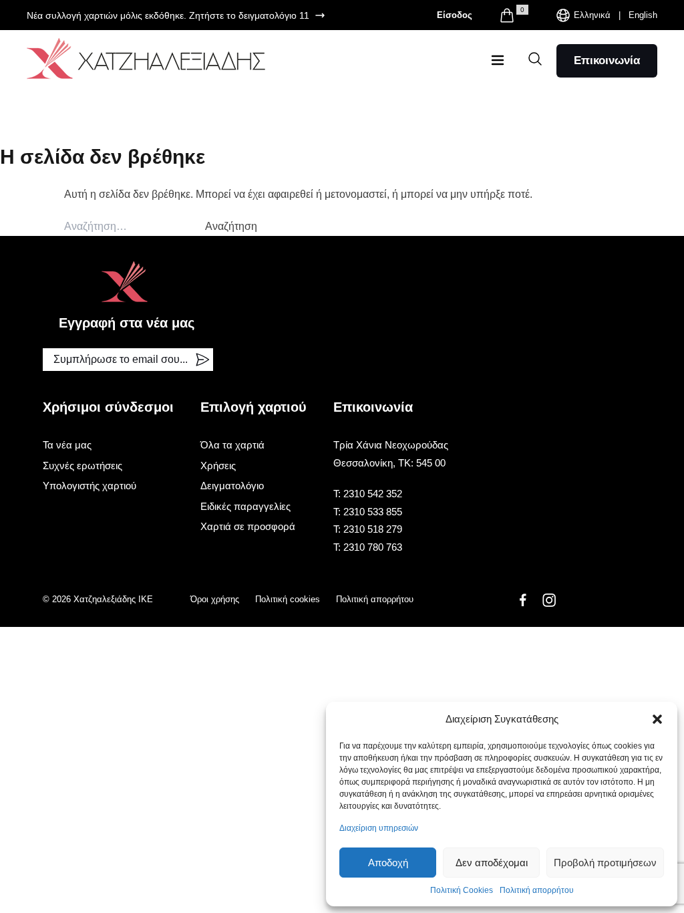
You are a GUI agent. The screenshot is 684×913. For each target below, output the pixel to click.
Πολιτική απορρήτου (537, 890)
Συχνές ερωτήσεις (82, 465)
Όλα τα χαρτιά (232, 444)
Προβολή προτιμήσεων (605, 862)
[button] (657, 719)
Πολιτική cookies (287, 599)
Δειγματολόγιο (232, 485)
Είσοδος (454, 15)
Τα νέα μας (67, 444)
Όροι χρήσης (214, 599)
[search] (535, 59)
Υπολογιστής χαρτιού (89, 485)
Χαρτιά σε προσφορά (247, 526)
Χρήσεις (218, 465)
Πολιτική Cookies (461, 890)
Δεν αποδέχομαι (492, 862)
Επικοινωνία (607, 60)
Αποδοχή (388, 862)
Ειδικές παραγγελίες (245, 506)
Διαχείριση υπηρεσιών (378, 828)
